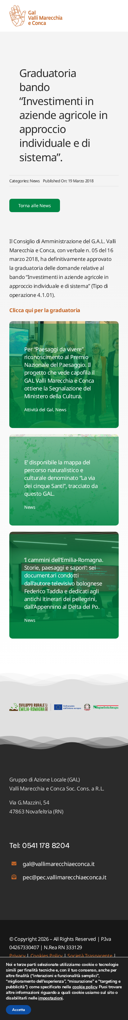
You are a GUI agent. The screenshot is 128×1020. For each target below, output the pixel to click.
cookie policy (84, 987)
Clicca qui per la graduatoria (44, 310)
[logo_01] (35, 7)
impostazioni (50, 998)
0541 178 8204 (46, 845)
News (35, 181)
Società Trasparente (89, 955)
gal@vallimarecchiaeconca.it (59, 863)
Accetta (18, 1009)
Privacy (17, 955)
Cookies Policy (46, 955)
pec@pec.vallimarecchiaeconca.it (64, 877)
